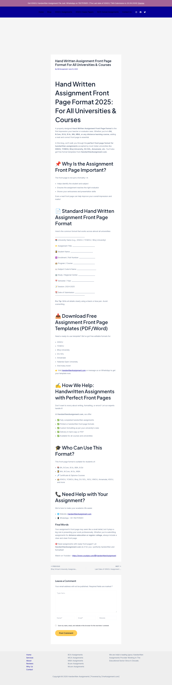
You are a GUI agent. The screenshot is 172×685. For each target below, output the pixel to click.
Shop (49, 12)
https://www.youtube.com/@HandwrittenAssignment (94, 556)
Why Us (29, 667)
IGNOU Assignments (63, 12)
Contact (29, 669)
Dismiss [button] (141, 3)
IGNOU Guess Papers (84, 12)
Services (29, 658)
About (28, 661)
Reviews (29, 664)
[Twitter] (145, 12)
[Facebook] (140, 12)
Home (41, 12)
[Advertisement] (86, 32)
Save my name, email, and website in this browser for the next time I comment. (83, 625)
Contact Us (127, 12)
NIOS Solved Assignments (108, 12)
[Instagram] (136, 12)
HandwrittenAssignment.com (74, 370)
